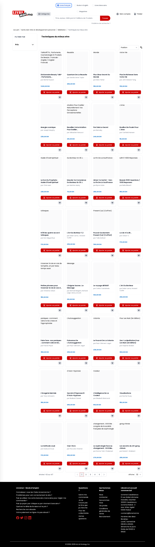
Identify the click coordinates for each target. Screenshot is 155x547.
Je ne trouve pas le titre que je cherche (83, 504)
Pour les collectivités (84, 511)
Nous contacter (103, 495)
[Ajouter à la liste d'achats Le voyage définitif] (112, 310)
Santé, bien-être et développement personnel (38, 30)
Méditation (62, 30)
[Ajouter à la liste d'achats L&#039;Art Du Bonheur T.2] (86, 255)
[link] (77, 475)
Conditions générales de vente (104, 511)
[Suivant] (104, 475)
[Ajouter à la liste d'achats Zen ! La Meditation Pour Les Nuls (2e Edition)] (139, 363)
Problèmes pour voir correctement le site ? (34, 495)
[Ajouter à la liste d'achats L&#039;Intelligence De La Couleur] (112, 416)
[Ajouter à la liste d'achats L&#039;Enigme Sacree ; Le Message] (86, 310)
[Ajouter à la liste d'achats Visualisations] (139, 416)
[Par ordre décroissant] (141, 47)
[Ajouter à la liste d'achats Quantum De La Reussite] (86, 97)
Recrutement (104, 516)
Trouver (105, 18)
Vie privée (103, 505)
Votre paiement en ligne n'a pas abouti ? (33, 512)
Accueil (16, 30)
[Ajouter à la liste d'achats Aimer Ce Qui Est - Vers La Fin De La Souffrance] (112, 203)
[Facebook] (17, 517)
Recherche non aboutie (26, 509)
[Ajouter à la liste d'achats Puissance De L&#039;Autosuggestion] (86, 363)
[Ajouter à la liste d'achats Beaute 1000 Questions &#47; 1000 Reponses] (139, 203)
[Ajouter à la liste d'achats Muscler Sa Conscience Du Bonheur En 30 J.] (86, 203)
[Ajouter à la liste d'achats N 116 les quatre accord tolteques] (60, 255)
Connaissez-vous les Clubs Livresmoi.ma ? (33, 492)
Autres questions (82, 517)
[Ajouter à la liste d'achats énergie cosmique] (60, 150)
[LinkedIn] (29, 517)
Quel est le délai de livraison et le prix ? (32, 506)
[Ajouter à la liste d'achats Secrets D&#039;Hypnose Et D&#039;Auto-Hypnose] (86, 416)
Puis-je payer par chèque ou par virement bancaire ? (38, 503)
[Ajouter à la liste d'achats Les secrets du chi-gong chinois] (139, 468)
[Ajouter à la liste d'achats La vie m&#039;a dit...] (139, 255)
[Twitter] (21, 517)
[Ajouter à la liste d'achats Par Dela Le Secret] (112, 150)
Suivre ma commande (83, 495)
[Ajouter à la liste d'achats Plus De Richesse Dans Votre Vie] (139, 97)
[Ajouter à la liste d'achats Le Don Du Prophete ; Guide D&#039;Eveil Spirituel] (60, 203)
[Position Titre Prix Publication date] (129, 47)
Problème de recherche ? (101, 23)
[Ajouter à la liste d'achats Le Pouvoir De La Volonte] (112, 363)
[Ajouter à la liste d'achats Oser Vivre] (86, 468)
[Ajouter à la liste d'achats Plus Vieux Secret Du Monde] (112, 97)
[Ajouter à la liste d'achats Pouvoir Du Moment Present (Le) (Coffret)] (112, 255)
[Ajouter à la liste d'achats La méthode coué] (60, 468)
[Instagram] (25, 517)
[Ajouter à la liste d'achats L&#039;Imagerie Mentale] (60, 416)
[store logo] (22, 14)
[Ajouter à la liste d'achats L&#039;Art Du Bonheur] (139, 310)
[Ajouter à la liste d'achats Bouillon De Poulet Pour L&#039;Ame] (139, 150)
